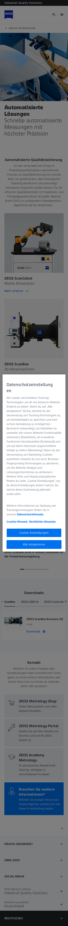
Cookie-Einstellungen (34, 532)
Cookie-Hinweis (17, 521)
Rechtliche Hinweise (42, 521)
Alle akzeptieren (34, 544)
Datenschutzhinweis (30, 514)
